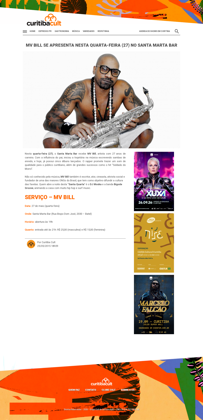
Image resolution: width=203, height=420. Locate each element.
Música (76, 31)
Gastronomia (62, 31)
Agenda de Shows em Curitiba (154, 31)
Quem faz (74, 389)
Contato (90, 389)
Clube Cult (108, 389)
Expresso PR (45, 31)
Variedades (88, 31)
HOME (32, 31)
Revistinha (103, 31)
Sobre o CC (128, 389)
